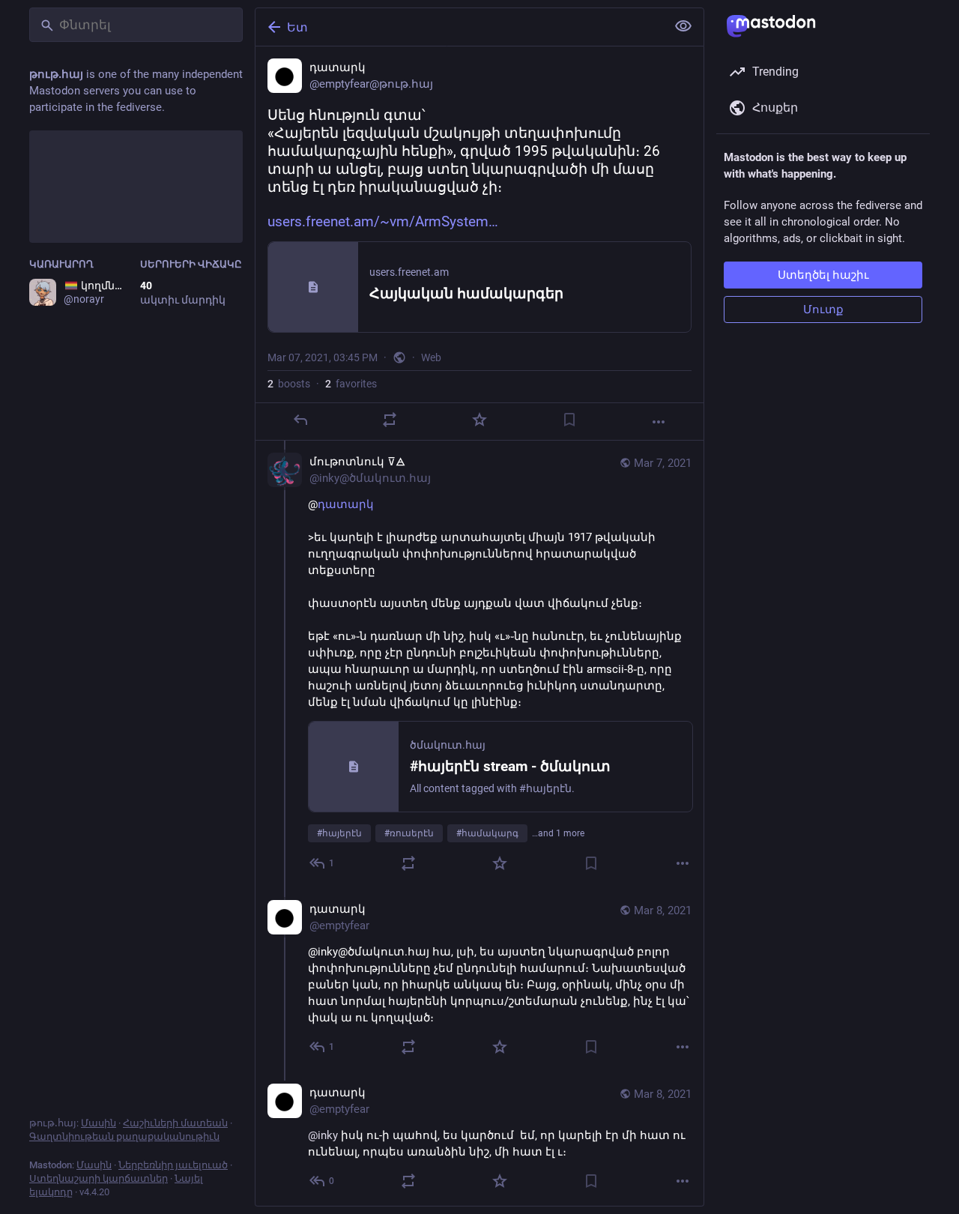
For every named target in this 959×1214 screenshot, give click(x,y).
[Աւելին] (659, 422)
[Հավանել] (479, 420)
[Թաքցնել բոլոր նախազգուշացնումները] (683, 26)
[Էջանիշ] (569, 420)
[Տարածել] (390, 420)
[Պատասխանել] (300, 420)
